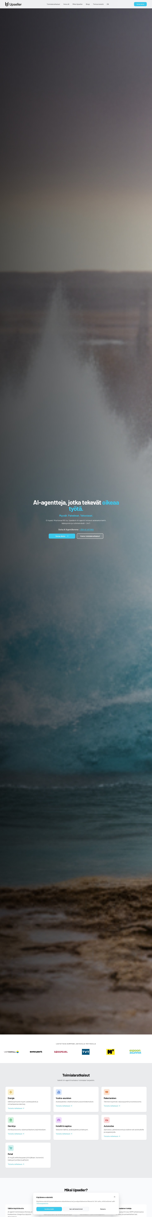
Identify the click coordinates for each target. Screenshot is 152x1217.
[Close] (115, 1197)
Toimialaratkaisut (53, 4)
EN (108, 4)
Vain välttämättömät (76, 1209)
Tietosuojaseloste (42, 1203)
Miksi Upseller (78, 4)
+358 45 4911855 (87, 529)
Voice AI (66, 4)
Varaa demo (140, 4)
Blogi (88, 4)
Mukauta (103, 1209)
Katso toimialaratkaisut (90, 536)
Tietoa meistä (98, 4)
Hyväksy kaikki (49, 1209)
